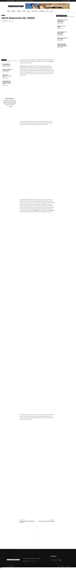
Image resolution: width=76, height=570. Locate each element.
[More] (39, 515)
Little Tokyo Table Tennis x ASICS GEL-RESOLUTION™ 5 (62, 20)
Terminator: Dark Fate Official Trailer (46, 521)
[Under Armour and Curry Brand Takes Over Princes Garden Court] (15, 82)
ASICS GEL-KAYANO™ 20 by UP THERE (62, 39)
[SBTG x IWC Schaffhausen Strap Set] (15, 76)
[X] (65, 1)
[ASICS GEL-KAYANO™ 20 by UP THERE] (71, 39)
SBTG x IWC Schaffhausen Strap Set (7, 75)
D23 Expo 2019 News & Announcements (7, 70)
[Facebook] (62, 1)
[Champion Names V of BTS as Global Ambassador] (71, 33)
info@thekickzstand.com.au (32, 561)
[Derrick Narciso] (9, 93)
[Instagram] (64, 1)
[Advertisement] (37, 111)
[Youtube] (69, 1)
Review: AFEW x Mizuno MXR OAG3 (7, 64)
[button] (68, 11)
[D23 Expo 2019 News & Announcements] (15, 70)
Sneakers (3, 15)
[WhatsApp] (36, 515)
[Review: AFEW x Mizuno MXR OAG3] (15, 65)
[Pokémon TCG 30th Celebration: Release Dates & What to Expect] (71, 45)
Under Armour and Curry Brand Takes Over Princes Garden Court (7, 83)
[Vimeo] (67, 1)
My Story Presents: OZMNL (61, 26)
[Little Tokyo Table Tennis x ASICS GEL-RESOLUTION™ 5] (71, 21)
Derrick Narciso (5, 20)
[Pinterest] (33, 515)
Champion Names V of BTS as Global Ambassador (62, 32)
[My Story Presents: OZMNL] (71, 27)
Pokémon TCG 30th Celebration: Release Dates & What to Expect (62, 45)
